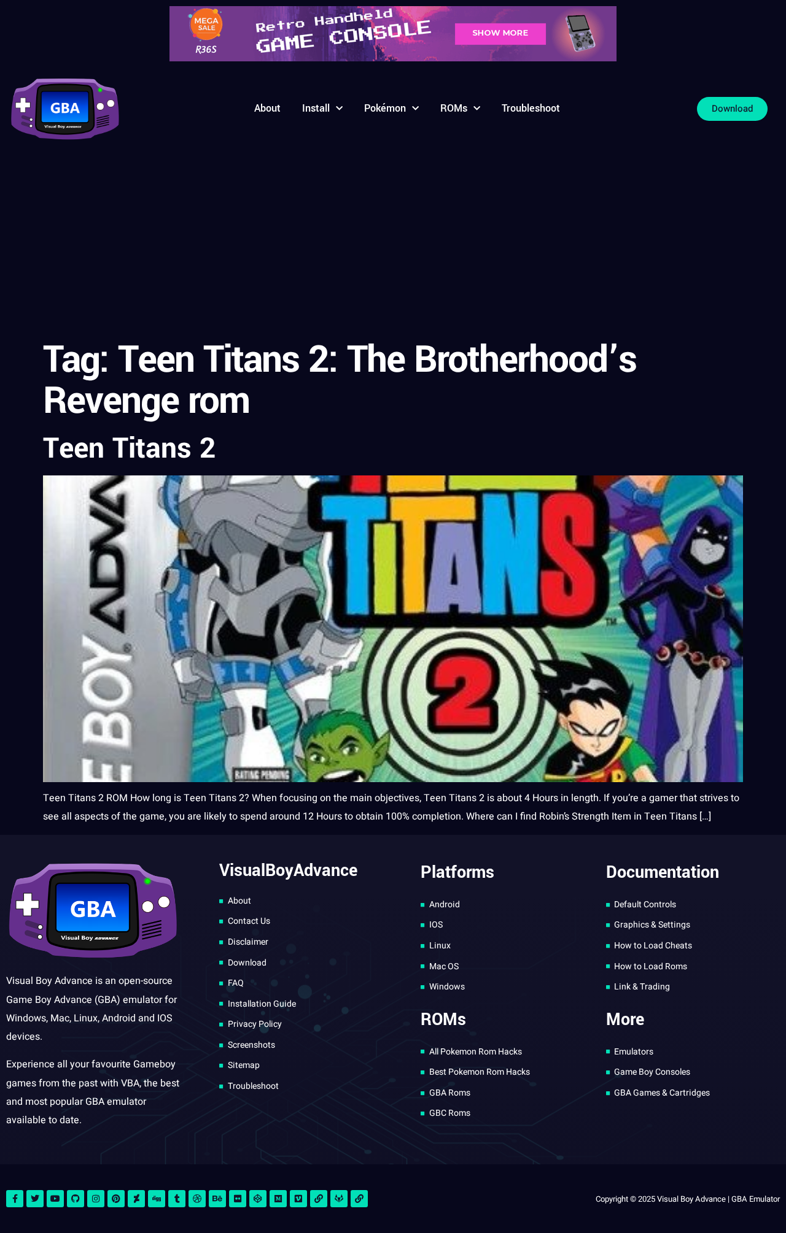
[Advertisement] (393, 242)
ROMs (453, 108)
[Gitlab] (339, 1198)
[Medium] (278, 1198)
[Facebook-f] (14, 1198)
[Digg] (156, 1198)
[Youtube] (55, 1198)
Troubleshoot (531, 108)
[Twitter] (35, 1198)
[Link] (318, 1198)
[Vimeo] (298, 1198)
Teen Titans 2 (129, 448)
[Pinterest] (116, 1198)
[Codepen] (258, 1198)
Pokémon (385, 108)
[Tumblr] (176, 1198)
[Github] (75, 1198)
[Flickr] (237, 1198)
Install (316, 108)
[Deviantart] (136, 1198)
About (267, 108)
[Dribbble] (197, 1198)
